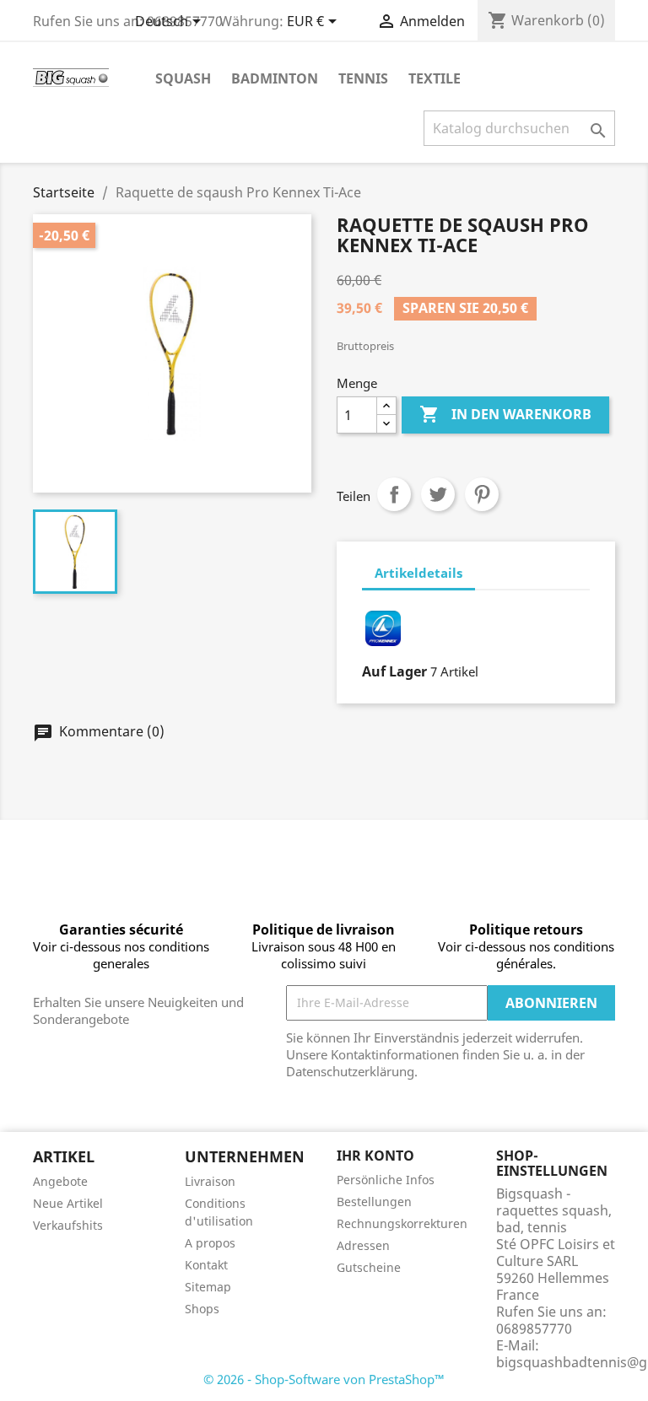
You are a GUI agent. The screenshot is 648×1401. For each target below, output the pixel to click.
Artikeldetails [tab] (418, 572)
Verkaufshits (68, 1225)
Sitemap (208, 1287)
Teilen (394, 494)
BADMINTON (274, 78)
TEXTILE (434, 78)
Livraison (210, 1181)
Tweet (438, 494)
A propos (210, 1243)
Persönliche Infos (386, 1180)
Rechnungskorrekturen (402, 1223)
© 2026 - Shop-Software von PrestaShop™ (324, 1379)
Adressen (363, 1245)
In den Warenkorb (505, 414)
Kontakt (206, 1265)
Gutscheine (369, 1267)
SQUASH (183, 78)
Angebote (60, 1181)
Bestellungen (374, 1202)
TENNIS (363, 78)
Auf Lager (394, 671)
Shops (202, 1309)
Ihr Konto (375, 1155)
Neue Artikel (68, 1203)
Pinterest (482, 494)
